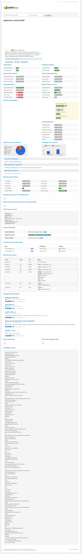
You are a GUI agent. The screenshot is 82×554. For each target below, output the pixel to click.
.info (27, 53)
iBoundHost (76, 549)
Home (59, 1)
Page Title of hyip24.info (11, 159)
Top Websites (64, 1)
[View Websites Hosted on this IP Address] (66, 105)
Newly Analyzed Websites (73, 1)
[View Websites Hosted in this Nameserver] (32, 248)
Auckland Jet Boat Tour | (12, 297)
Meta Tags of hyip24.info (11, 170)
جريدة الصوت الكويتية (10, 312)
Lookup (48, 15)
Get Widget (25, 62)
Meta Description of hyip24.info (13, 165)
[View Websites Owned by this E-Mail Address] (41, 238)
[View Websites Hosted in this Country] (62, 110)
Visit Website (10, 62)
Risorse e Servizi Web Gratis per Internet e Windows (19, 321)
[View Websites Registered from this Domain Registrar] (45, 232)
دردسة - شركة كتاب (10, 330)
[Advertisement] (41, 35)
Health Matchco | (9, 305)
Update (17, 62)
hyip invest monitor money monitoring (13, 173)
